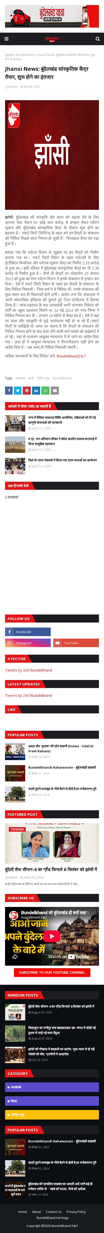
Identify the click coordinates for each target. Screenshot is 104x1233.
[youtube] (76, 643)
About (36, 1212)
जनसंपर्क (20, 378)
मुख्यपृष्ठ (9, 55)
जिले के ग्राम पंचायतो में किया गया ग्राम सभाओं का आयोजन (62, 460)
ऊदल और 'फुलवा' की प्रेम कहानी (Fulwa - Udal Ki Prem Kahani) (60, 748)
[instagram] (28, 643)
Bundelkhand (25, 55)
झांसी (31, 378)
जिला (14, 1101)
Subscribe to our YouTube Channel (52, 972)
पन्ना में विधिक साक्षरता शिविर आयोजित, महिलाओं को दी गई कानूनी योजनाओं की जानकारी (62, 420)
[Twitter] (76, 632)
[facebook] (28, 632)
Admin (13, 87)
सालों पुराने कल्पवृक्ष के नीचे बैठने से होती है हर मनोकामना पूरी (62, 788)
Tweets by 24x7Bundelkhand (28, 670)
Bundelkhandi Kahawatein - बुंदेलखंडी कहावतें (62, 767)
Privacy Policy (76, 1212)
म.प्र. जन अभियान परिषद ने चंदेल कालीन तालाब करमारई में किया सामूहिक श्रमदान (62, 441)
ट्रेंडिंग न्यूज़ (43, 378)
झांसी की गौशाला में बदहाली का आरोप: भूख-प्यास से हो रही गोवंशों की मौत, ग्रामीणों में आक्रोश (61, 1051)
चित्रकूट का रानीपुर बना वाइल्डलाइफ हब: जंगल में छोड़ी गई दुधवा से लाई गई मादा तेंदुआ (62, 1030)
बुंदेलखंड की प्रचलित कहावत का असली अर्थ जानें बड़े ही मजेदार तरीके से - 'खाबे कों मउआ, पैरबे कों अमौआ (60, 1186)
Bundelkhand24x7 (71, 356)
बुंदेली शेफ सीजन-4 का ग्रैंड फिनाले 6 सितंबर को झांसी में (51, 869)
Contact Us (54, 1212)
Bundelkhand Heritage (53, 1218)
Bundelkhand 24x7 (64, 1226)
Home (22, 1212)
